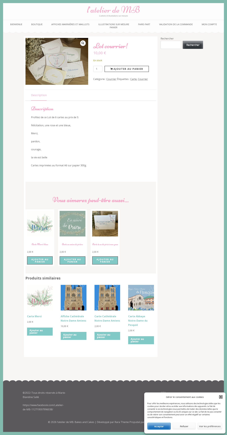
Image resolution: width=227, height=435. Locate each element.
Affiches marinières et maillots (70, 24)
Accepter (159, 426)
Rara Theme (122, 422)
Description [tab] (39, 95)
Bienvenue (16, 24)
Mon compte (209, 24)
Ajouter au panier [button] (39, 260)
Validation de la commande (176, 24)
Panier (113, 27)
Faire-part (144, 24)
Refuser (184, 426)
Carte (133, 79)
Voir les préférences (210, 426)
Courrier (111, 79)
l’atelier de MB (113, 9)
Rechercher (167, 38)
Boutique (36, 24)
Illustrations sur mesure (113, 24)
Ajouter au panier (128, 69)
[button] (220, 396)
